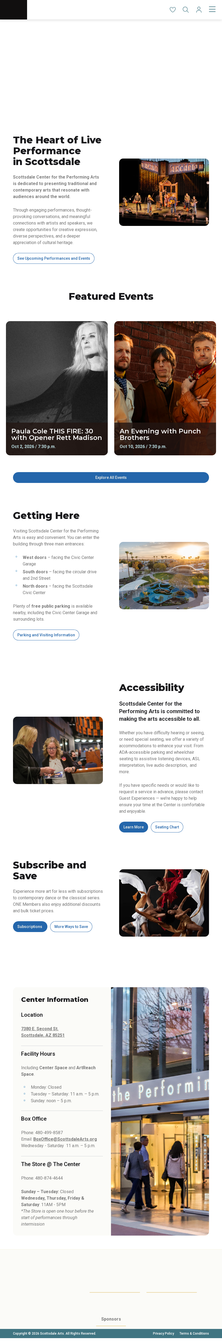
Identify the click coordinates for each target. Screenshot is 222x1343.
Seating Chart (167, 827)
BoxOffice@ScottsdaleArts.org (65, 1139)
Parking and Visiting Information (46, 635)
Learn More (133, 827)
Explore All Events (111, 477)
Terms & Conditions (194, 1333)
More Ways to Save (71, 926)
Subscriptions (30, 926)
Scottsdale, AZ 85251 (43, 1035)
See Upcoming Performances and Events (53, 258)
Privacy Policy (163, 1333)
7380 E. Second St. (39, 1028)
